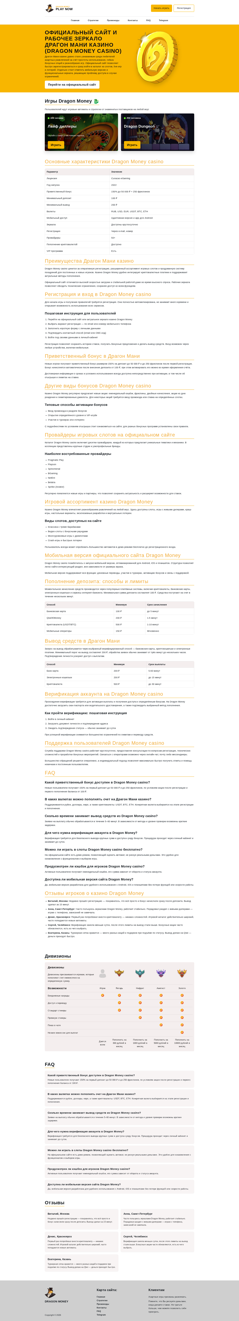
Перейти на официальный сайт (72, 84)
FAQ (148, 20)
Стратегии (93, 20)
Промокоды (113, 20)
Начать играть (161, 8)
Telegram (163, 20)
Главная (75, 20)
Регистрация (184, 8)
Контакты (133, 20)
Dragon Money (56, 1301)
